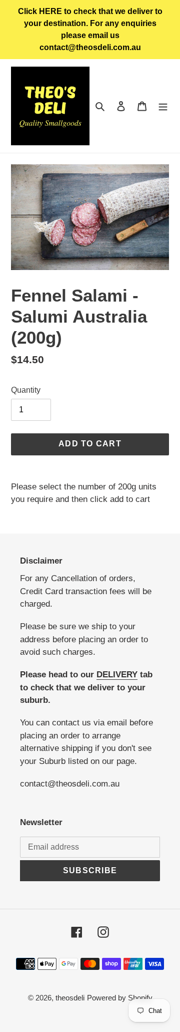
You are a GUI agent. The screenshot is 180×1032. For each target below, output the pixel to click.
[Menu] (163, 106)
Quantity (25, 390)
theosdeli (70, 997)
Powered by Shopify (119, 997)
